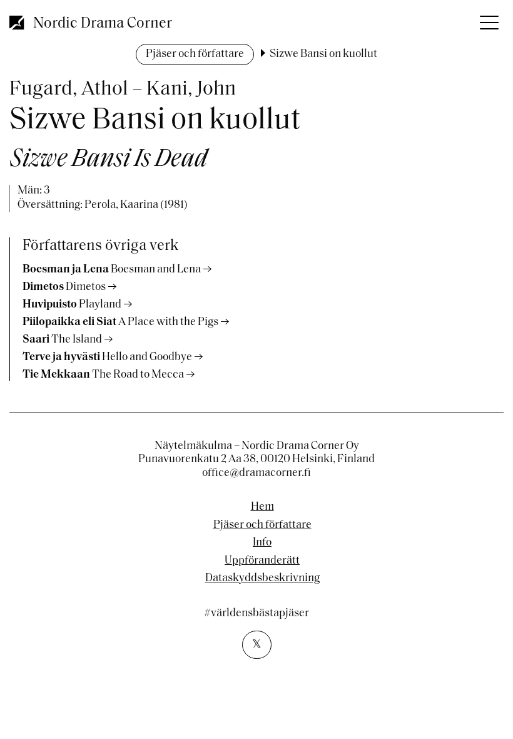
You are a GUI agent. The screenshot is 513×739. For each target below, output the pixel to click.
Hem (262, 507)
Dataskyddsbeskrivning (262, 578)
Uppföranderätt (262, 561)
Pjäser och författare (195, 54)
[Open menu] (488, 18)
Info (262, 543)
